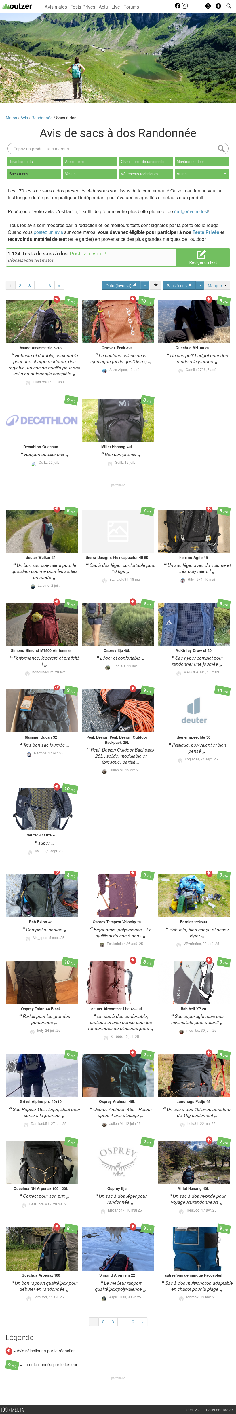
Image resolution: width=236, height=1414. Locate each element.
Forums (131, 6)
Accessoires (75, 162)
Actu (103, 6)
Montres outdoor (190, 162)
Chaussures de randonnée (142, 162)
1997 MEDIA (14, 1410)
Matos (12, 117)
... (39, 285)
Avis (24, 117)
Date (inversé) (119, 285)
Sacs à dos (66, 117)
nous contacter (219, 1410)
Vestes (71, 174)
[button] (218, 6)
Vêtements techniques (139, 174)
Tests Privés (83, 6)
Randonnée (42, 117)
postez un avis (48, 232)
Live (115, 6)
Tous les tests (21, 162)
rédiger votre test (191, 211)
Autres (182, 174)
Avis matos (56, 6)
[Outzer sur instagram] (185, 7)
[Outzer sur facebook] (178, 7)
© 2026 (192, 1410)
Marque (216, 285)
